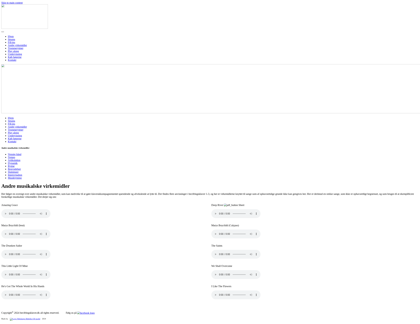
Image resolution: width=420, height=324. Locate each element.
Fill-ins (11, 42)
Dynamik (13, 163)
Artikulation (14, 160)
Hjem (11, 36)
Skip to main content (12, 2)
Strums (11, 39)
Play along (13, 51)
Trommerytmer (15, 48)
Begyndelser (14, 169)
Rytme (11, 166)
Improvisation (15, 175)
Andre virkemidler (17, 45)
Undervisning (15, 54)
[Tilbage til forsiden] (24, 28)
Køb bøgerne (14, 57)
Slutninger (13, 172)
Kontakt (12, 60)
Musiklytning (15, 177)
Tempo (11, 157)
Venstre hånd (14, 154)
